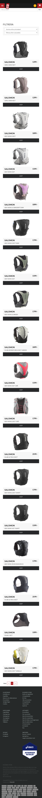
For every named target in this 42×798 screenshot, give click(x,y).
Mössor (20, 789)
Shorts (24, 791)
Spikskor (29, 791)
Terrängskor (6, 718)
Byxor (25, 785)
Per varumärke (26, 714)
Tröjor (15, 795)
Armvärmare (10, 785)
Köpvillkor (5, 696)
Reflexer (10, 791)
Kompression (23, 787)
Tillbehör (5, 722)
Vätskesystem (9, 797)
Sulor (18, 793)
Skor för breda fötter (27, 716)
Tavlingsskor (23, 793)
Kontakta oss (6, 694)
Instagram (5, 736)
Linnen (35, 787)
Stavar (9, 793)
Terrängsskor (30, 793)
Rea (23, 728)
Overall (24, 789)
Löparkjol (4, 789)
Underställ (23, 795)
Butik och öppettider (27, 694)
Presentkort (6, 700)
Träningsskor (6, 714)
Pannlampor (35, 789)
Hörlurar (9, 787)
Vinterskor (15, 797)
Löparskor (15, 789)
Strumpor (14, 793)
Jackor (13, 787)
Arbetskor (4, 785)
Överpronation (26, 724)
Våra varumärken (26, 700)
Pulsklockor (4, 791)
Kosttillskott (30, 787)
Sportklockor (4, 793)
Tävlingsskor (6, 716)
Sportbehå (34, 791)
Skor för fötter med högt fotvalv (30, 720)
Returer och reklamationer (10, 698)
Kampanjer (25, 726)
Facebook (5, 734)
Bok (22, 785)
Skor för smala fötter (27, 718)
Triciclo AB (12, 782)
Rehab (14, 791)
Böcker (19, 785)
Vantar (35, 795)
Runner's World (26, 734)
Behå (15, 785)
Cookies (5, 704)
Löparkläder (6, 712)
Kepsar (17, 787)
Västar (3, 797)
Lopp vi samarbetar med (28, 738)
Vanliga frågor (6, 702)
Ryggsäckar (19, 791)
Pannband (29, 789)
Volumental (25, 704)
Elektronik (5, 720)
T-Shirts (18, 795)
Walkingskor (30, 795)
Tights (35, 793)
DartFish (24, 706)
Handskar (4, 787)
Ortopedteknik (26, 696)
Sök (39, 9)
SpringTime (25, 736)
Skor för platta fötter (27, 722)
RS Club (24, 698)
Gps (34, 785)
